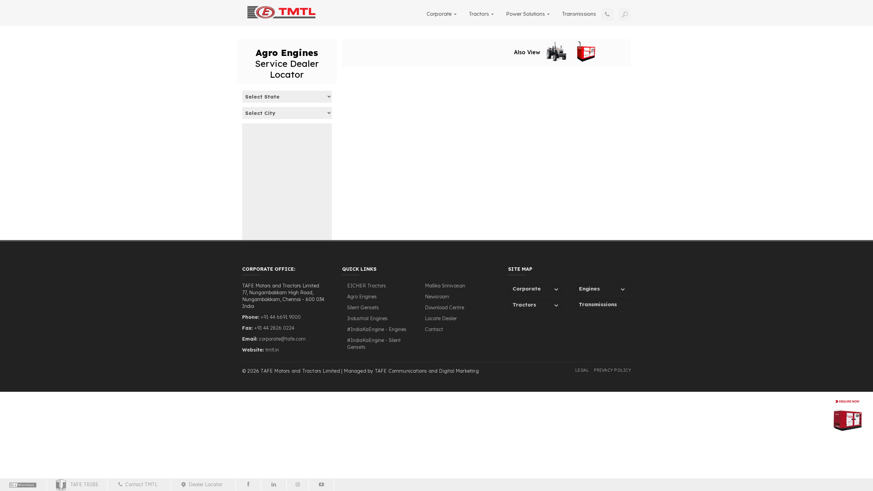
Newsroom (437, 297)
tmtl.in (272, 350)
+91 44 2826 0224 (274, 328)
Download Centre (444, 307)
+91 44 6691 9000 (280, 317)
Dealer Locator (206, 484)
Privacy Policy (612, 370)
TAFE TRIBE (82, 484)
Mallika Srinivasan (445, 286)
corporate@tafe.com (282, 339)
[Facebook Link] (249, 484)
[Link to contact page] (607, 14)
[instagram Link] (298, 484)
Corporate (440, 14)
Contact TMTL (143, 484)
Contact (434, 329)
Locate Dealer (441, 318)
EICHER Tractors (366, 286)
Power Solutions (526, 14)
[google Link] (322, 484)
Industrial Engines (367, 318)
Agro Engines (362, 297)
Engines (589, 288)
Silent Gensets (363, 307)
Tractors (479, 14)
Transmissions (579, 14)
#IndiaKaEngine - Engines (376, 329)
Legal (582, 370)
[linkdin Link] (274, 484)
